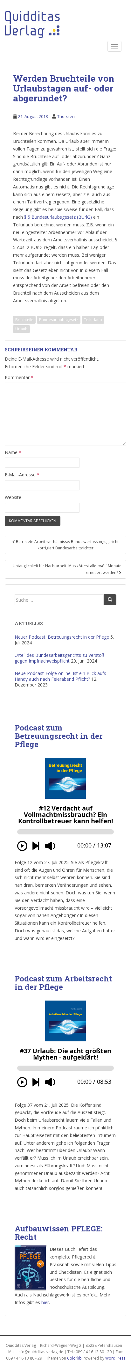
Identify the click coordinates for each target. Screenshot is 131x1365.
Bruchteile (24, 319)
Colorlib (74, 1358)
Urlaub (21, 329)
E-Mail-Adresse (22, 475)
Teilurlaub (93, 319)
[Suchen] (110, 599)
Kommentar (19, 377)
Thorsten (66, 116)
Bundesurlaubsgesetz (58, 319)
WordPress (115, 1358)
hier (45, 1302)
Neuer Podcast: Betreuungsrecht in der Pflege (62, 637)
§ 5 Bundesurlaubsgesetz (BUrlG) (58, 217)
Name (13, 452)
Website (13, 497)
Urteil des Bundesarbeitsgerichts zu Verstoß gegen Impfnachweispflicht (60, 658)
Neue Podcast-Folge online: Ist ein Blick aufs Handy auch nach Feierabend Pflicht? (60, 676)
